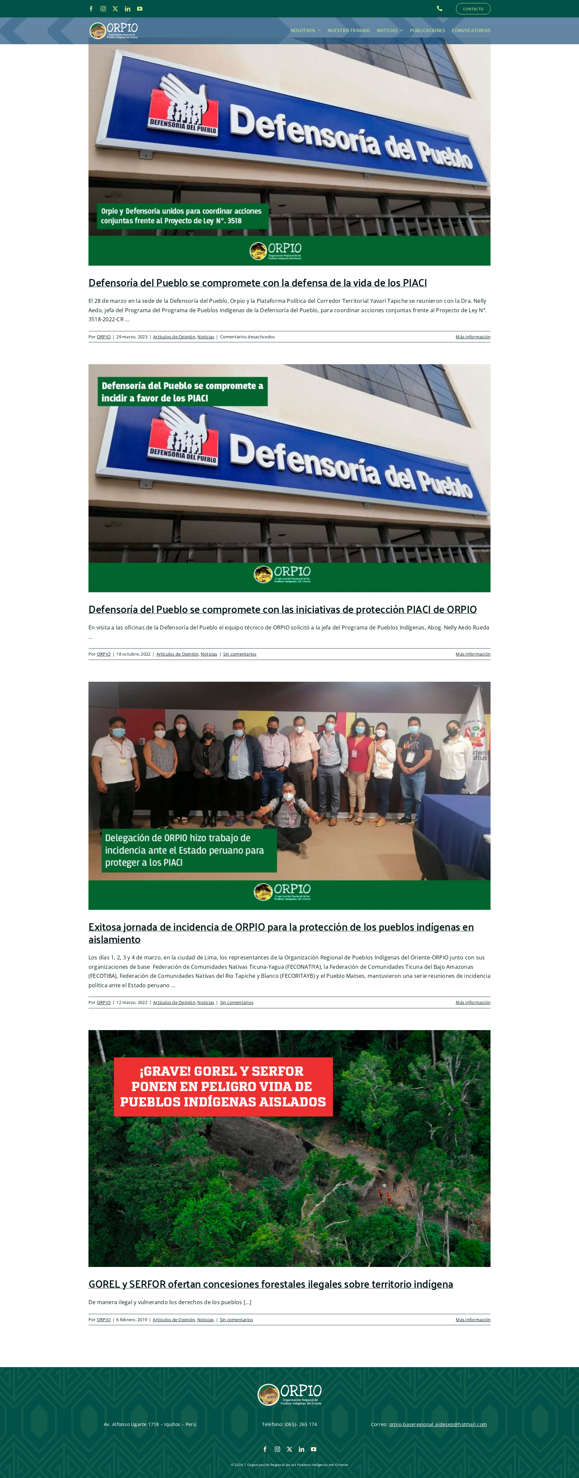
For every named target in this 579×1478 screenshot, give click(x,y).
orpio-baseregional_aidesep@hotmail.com (438, 1424)
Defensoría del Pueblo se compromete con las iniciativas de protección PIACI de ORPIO (282, 608)
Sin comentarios (240, 654)
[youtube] (139, 8)
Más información (473, 337)
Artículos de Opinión (174, 337)
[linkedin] (127, 8)
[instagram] (103, 8)
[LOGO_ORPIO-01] (113, 22)
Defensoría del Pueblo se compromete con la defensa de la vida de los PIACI (257, 281)
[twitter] (115, 8)
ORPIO (104, 337)
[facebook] (91, 8)
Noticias (205, 337)
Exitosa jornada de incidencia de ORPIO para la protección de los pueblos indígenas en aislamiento (281, 932)
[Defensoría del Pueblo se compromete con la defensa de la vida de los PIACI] (289, 152)
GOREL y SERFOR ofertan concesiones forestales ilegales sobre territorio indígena (270, 1283)
